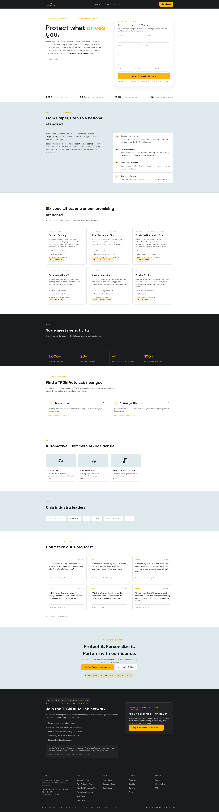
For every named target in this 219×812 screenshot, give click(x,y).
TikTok (174, 807)
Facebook (166, 807)
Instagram (149, 807)
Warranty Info (160, 784)
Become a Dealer (109, 784)
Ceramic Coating (83, 780)
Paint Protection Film (84, 784)
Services (98, 4)
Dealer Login (107, 788)
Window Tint (81, 800)
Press (131, 792)
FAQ (156, 788)
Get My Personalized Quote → (144, 76)
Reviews (117, 4)
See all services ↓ (53, 59)
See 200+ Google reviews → (56, 616)
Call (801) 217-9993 (126, 667)
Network (108, 4)
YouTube (158, 807)
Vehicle (120, 64)
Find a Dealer (108, 780)
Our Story (132, 784)
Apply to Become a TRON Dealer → (146, 728)
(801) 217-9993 (47, 792)
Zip (119, 55)
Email (120, 45)
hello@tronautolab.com (50, 794)
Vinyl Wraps (81, 796)
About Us (132, 780)
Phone (146, 45)
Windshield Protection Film (86, 788)
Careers (132, 788)
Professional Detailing (85, 792)
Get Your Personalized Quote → (97, 667)
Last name (148, 35)
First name (122, 35)
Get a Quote (166, 4)
